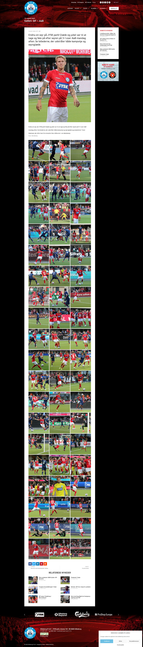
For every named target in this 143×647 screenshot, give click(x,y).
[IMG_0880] (38, 318)
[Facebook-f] (101, 2)
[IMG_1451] (38, 444)
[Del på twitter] (34, 564)
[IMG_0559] (80, 192)
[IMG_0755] (80, 255)
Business (103, 8)
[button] (25, 615)
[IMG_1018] (80, 360)
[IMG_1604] (80, 528)
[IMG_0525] (80, 171)
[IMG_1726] (80, 465)
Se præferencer (134, 641)
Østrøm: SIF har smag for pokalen (81, 587)
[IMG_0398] (59, 150)
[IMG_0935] (59, 339)
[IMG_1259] (59, 402)
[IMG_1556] (80, 444)
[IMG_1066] (59, 381)
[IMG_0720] (38, 255)
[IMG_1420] (59, 423)
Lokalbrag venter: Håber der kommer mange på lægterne (108, 34)
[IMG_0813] (59, 276)
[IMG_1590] (59, 507)
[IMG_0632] (80, 213)
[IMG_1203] (38, 402)
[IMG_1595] (80, 507)
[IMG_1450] (80, 423)
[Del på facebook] (30, 564)
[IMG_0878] (80, 297)
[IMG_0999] (59, 360)
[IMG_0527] (38, 192)
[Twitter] (109, 2)
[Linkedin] (103, 2)
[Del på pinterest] (41, 564)
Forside (30, 31)
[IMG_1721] (59, 465)
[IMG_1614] (59, 549)
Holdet (77, 8)
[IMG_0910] (38, 339)
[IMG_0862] (59, 297)
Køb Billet (114, 8)
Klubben (93, 8)
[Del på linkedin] (37, 564)
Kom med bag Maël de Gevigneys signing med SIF (80, 597)
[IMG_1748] (59, 486)
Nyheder (70, 8)
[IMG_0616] (59, 213)
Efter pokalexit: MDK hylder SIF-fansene (48, 578)
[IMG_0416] (80, 150)
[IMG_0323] (38, 150)
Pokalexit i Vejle (75, 577)
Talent (85, 8)
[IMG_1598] (59, 528)
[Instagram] (105, 2)
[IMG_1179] (80, 381)
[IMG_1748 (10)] (38, 486)
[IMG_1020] (38, 381)
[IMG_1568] (38, 465)
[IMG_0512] (59, 171)
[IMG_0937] (80, 339)
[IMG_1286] (80, 402)
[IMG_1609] (38, 549)
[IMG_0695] (80, 234)
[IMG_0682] (59, 234)
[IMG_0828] (80, 276)
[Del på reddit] (45, 564)
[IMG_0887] (59, 318)
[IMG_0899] (80, 318)
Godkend (106, 641)
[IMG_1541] (59, 444)
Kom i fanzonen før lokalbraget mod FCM (106, 44)
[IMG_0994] (38, 360)
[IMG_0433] (38, 171)
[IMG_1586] (80, 486)
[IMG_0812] (38, 276)
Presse (94, 2)
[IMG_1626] (80, 549)
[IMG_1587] (38, 507)
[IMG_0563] (38, 213)
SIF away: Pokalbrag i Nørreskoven (45, 597)
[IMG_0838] (38, 297)
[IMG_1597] (38, 528)
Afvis (120, 641)
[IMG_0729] (59, 255)
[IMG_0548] (59, 192)
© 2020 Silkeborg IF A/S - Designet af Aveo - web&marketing (38, 644)
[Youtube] (107, 2)
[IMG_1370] (38, 423)
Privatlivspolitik (120, 644)
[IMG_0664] (38, 234)
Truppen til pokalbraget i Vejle (48, 587)
